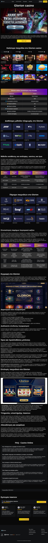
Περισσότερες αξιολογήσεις (24, 519)
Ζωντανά (17, 51)
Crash (29, 51)
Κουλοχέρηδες (41, 51)
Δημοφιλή (5, 51)
